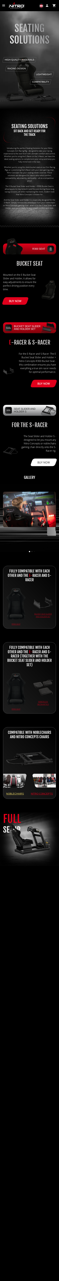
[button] (41, 6)
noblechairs (15, 793)
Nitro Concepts (42, 793)
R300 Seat (16, 624)
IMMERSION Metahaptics (43, 703)
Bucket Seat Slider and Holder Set (43, 615)
